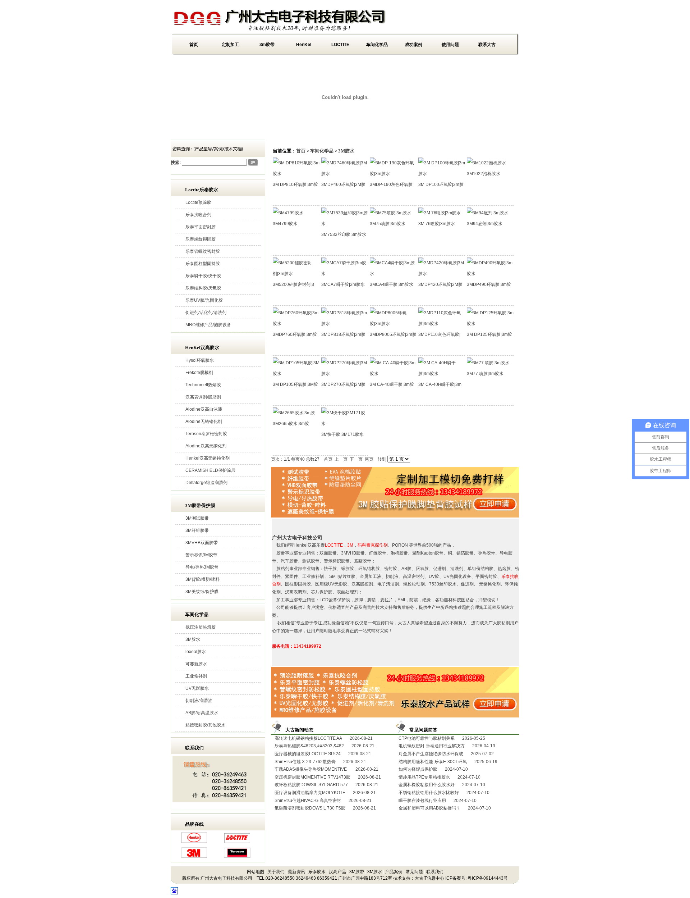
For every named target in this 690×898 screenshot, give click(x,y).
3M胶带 (356, 871)
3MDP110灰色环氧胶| (439, 334)
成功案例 (413, 44)
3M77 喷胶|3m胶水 (485, 373)
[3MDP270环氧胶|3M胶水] (344, 373)
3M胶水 (192, 639)
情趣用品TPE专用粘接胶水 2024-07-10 (439, 777)
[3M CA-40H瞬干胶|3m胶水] (441, 373)
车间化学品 (377, 44)
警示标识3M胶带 (201, 554)
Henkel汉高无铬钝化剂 (207, 458)
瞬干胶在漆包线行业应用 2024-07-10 (438, 800)
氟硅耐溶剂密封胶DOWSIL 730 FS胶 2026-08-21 (325, 808)
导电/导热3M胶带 (201, 567)
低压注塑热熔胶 (200, 627)
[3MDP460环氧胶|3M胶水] (344, 173)
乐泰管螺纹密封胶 (202, 251)
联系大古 (487, 44)
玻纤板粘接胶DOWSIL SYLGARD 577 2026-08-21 (326, 784)
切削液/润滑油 (198, 700)
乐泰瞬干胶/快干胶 (203, 275)
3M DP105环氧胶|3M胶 (295, 384)
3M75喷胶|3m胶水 (387, 223)
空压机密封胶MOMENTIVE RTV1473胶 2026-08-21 (328, 777)
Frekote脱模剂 (199, 372)
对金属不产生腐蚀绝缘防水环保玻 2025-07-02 (446, 753)
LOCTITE (340, 44)
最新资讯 (296, 871)
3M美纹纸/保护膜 (201, 591)
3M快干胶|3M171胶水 (342, 434)
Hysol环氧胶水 (199, 360)
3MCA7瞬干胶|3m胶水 (343, 284)
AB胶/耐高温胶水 (201, 712)
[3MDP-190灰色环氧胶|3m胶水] (393, 173)
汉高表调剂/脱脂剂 (203, 397)
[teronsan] (237, 856)
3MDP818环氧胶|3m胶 (343, 334)
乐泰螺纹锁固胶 (200, 239)
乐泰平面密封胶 (200, 226)
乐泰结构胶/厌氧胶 (203, 288)
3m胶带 (267, 44)
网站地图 (255, 871)
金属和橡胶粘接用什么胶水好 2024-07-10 (442, 784)
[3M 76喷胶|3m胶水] (439, 212)
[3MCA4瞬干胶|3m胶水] (393, 273)
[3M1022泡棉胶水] (486, 162)
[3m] (194, 856)
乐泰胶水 (317, 871)
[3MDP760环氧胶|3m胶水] (296, 323)
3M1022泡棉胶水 (483, 173)
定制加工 (230, 44)
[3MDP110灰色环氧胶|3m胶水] (441, 323)
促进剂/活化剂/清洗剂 (205, 312)
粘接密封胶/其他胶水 (205, 725)
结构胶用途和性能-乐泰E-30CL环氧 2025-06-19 (448, 761)
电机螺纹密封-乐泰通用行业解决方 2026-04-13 (447, 745)
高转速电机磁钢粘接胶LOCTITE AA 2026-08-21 (324, 738)
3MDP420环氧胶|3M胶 (440, 284)
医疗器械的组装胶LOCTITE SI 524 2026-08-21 (323, 753)
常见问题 (414, 871)
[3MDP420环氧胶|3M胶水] (441, 273)
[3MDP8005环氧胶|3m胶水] (393, 323)
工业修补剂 (196, 676)
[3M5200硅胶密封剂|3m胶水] (296, 273)
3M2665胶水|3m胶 (291, 423)
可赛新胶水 (196, 663)
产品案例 (393, 871)
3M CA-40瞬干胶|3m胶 (392, 384)
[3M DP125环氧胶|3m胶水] (490, 323)
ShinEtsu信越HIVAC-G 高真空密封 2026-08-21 (323, 800)
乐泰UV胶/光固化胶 (204, 300)
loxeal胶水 (195, 651)
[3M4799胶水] (288, 212)
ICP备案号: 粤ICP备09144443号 (476, 878)
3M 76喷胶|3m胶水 (436, 223)
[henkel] (194, 841)
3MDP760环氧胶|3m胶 (295, 334)
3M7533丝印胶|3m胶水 (343, 234)
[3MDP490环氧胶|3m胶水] (490, 273)
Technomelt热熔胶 (203, 384)
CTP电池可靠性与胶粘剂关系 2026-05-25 (442, 738)
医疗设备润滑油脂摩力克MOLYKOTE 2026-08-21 (325, 792)
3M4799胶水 (285, 223)
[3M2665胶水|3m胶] (294, 412)
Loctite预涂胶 (198, 202)
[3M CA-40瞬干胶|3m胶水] (393, 373)
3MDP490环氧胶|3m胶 (489, 284)
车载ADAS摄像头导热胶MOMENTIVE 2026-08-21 (326, 769)
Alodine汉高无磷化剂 (205, 445)
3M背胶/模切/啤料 (202, 579)
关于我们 (276, 871)
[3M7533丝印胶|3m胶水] (344, 223)
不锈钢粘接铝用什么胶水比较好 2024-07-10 (444, 792)
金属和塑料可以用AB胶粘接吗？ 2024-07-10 (445, 808)
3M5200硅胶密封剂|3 (293, 284)
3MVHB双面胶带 (201, 542)
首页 (193, 44)
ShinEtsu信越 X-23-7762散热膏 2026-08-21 (320, 761)
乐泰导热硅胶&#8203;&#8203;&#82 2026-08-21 (324, 745)
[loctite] (237, 841)
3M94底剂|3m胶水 (484, 223)
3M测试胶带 (197, 518)
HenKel (303, 44)
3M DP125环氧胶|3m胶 (489, 334)
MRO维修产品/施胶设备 (208, 324)
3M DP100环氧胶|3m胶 (441, 184)
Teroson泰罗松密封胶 (206, 433)
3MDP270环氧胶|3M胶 (343, 384)
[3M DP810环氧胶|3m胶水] (296, 173)
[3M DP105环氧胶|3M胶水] (296, 373)
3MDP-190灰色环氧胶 (391, 184)
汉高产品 (337, 871)
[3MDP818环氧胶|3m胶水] (344, 323)
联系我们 (434, 871)
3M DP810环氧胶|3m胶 (295, 184)
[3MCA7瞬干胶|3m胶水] (344, 273)
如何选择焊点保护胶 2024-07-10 (433, 769)
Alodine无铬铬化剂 (203, 421)
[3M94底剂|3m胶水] (487, 212)
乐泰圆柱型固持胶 (202, 263)
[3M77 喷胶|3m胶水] (488, 362)
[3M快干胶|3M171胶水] (344, 423)
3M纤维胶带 (197, 530)
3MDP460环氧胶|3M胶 (343, 184)
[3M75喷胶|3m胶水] (390, 212)
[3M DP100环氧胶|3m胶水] (441, 173)
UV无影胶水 (197, 688)
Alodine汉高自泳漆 (203, 409)
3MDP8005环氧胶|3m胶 (393, 334)
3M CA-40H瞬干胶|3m (439, 384)
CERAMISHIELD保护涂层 (210, 470)
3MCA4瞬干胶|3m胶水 (391, 284)
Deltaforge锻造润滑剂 (206, 482)
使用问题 (450, 44)
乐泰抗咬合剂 (198, 214)
